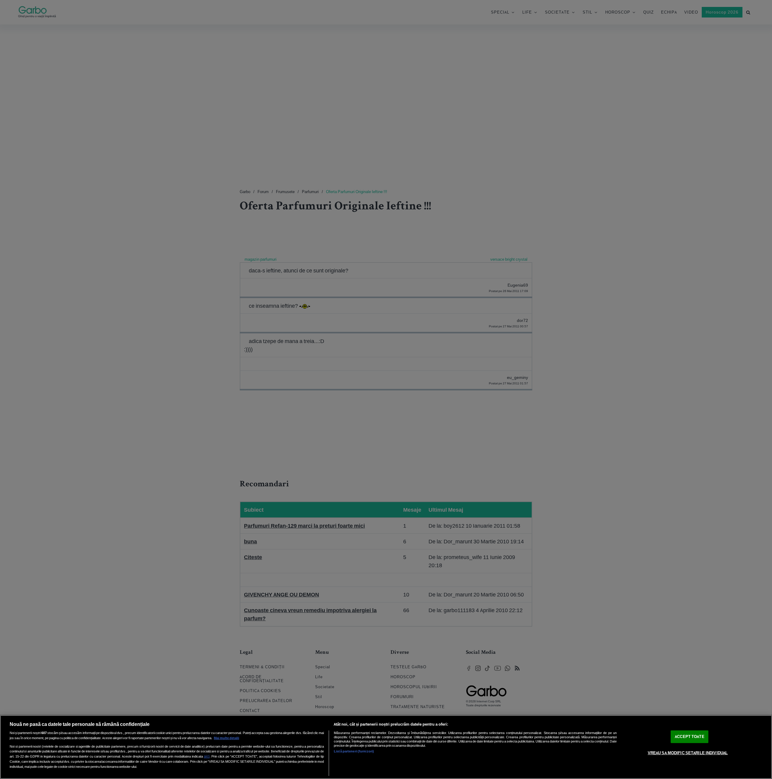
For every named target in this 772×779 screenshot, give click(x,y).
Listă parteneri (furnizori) (354, 751)
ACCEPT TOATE (689, 736)
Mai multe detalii (226, 738)
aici (207, 756)
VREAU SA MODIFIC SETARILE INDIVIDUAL (688, 752)
